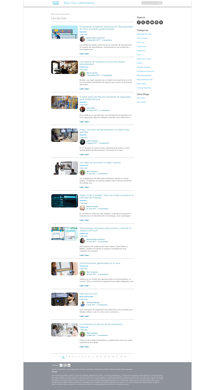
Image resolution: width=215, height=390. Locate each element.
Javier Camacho (92, 141)
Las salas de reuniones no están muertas (100, 163)
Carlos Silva (90, 108)
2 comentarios (104, 143)
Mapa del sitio (75, 369)
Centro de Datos (142, 38)
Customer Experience (144, 88)
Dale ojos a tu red (88, 294)
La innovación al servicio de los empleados (101, 324)
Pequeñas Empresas (143, 67)
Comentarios (61, 369)
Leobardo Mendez (93, 302)
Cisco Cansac (141, 102)
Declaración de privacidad (101, 369)
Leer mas (84, 54)
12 (97, 356)
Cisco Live (140, 42)
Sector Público (142, 84)
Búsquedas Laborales (144, 34)
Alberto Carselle (92, 206)
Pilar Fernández (92, 73)
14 (105, 356)
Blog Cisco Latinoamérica (60, 14)
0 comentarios (107, 40)
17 (117, 356)
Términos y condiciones (86, 369)
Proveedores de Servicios (145, 71)
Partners (139, 63)
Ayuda (68, 369)
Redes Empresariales (144, 75)
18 (121, 356)
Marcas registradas (126, 369)
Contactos (54, 369)
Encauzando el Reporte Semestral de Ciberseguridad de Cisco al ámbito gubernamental (106, 28)
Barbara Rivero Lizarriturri (95, 38)
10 (89, 356)
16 (113, 356)
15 (109, 356)
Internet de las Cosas (144, 59)
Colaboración (141, 46)
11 (93, 356)
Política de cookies (115, 369)
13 (101, 356)
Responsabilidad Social (144, 79)
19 (125, 356)
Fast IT (139, 55)
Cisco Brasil (141, 98)
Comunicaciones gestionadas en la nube (100, 263)
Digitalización (141, 50)
